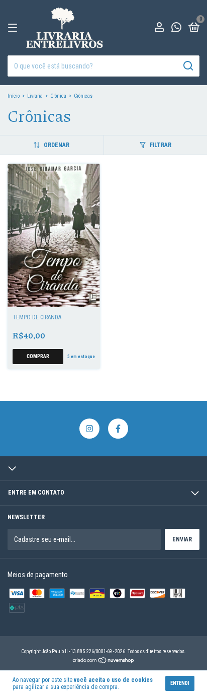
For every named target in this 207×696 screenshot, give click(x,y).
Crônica (58, 96)
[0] (192, 28)
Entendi (179, 683)
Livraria (35, 96)
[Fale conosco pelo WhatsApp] (176, 28)
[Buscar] (187, 66)
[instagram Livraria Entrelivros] (89, 429)
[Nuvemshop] (103, 661)
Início (14, 96)
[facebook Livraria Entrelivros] (118, 429)
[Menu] (14, 28)
